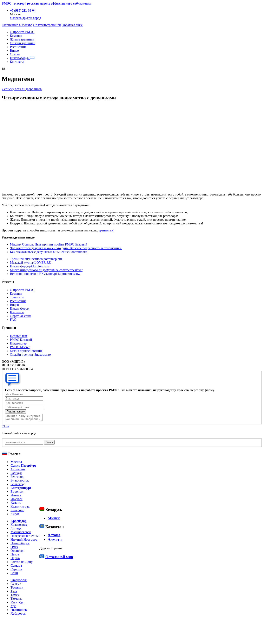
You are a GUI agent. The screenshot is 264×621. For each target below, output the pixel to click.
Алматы (55, 539)
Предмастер (18, 343)
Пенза (15, 554)
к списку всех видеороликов (22, 89)
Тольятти (17, 587)
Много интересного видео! (46, 270)
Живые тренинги (22, 39)
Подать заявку (16, 411)
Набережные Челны (25, 536)
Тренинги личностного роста (36, 259)
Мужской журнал (30, 262)
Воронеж (17, 491)
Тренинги (17, 297)
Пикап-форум (20, 58)
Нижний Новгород (24, 539)
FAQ (13, 319)
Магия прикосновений (26, 351)
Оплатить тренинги (47, 25)
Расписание (18, 47)
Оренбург (17, 550)
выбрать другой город (25, 18)
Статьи (15, 54)
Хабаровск (18, 613)
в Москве (17, 25)
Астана (54, 535)
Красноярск (19, 524)
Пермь (15, 558)
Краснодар (19, 521)
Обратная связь (72, 25)
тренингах (106, 230)
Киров (15, 514)
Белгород (17, 476)
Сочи (14, 573)
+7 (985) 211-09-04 (22, 10)
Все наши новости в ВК (45, 273)
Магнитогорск (21, 532)
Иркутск (16, 499)
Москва (16, 462)
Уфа (13, 606)
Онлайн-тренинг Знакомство (30, 354)
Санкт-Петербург (23, 465)
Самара (16, 565)
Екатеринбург (21, 488)
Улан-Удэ (17, 602)
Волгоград (18, 484)
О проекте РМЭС (22, 32)
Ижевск (16, 495)
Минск (54, 518)
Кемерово (17, 510)
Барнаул (16, 473)
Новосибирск (20, 543)
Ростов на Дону (22, 562)
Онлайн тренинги (22, 43)
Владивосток (20, 480)
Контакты (17, 61)
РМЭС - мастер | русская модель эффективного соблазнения (46, 3)
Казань (16, 502)
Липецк (16, 528)
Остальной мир (59, 557)
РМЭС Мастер (20, 347)
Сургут (16, 583)
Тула (14, 591)
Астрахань (18, 469)
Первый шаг (18, 336)
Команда (16, 35)
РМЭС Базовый (21, 339)
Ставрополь (19, 580)
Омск (14, 547)
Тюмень (16, 598)
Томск (15, 595)
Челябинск (19, 609)
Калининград (20, 506)
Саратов (16, 569)
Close (5, 426)
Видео (14, 50)
